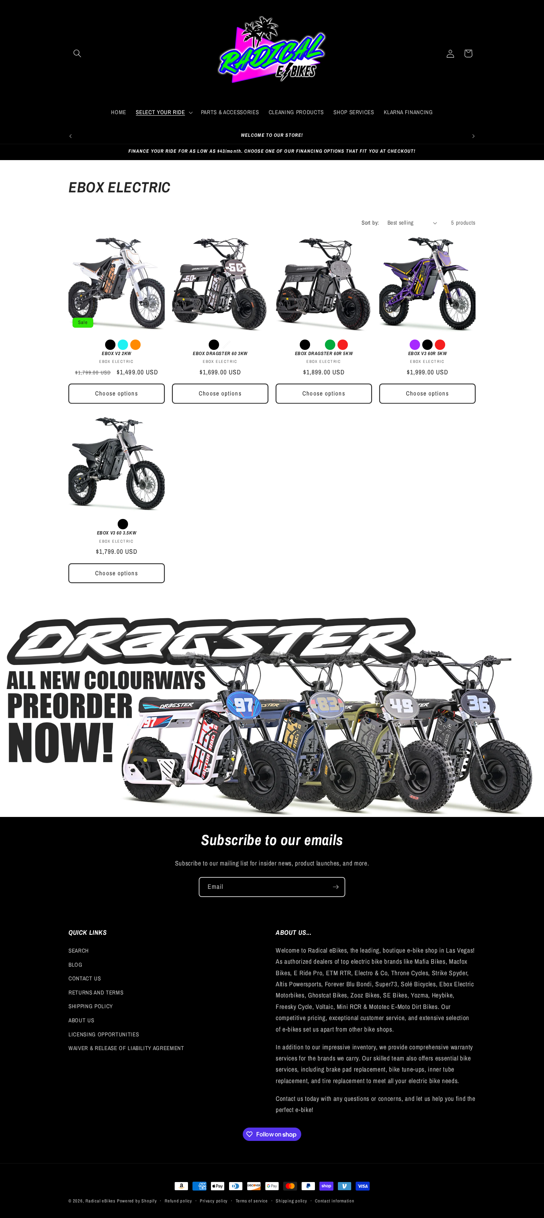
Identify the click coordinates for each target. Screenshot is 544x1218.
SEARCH (78, 950)
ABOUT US (81, 1020)
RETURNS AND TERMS (95, 992)
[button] (77, 53)
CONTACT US (84, 978)
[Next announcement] (474, 136)
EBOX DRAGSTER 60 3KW (220, 354)
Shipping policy (291, 1201)
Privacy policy (214, 1201)
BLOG (75, 965)
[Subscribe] (336, 887)
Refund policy (178, 1201)
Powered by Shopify (137, 1201)
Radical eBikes (100, 1201)
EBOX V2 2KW (116, 354)
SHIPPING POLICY (90, 1006)
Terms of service (252, 1201)
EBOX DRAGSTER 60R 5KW (324, 354)
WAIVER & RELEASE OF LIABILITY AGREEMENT (126, 1048)
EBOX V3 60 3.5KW (117, 533)
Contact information (335, 1201)
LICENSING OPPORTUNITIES (103, 1034)
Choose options (116, 393)
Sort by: (370, 222)
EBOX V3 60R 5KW (427, 354)
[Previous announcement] (71, 136)
